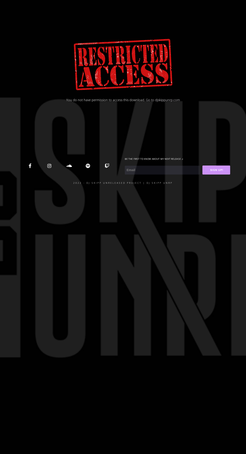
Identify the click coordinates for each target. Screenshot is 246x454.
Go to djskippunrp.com (163, 100)
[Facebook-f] (30, 166)
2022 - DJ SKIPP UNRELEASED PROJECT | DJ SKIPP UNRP (123, 182)
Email (129, 163)
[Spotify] (88, 166)
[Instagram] (49, 166)
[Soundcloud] (69, 166)
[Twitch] (107, 166)
